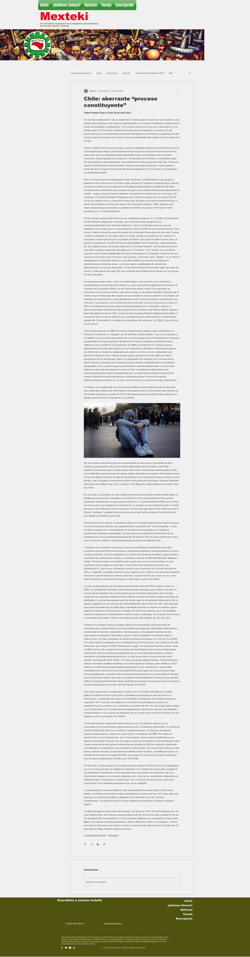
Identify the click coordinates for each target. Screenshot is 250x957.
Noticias (186, 909)
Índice (99, 73)
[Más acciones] (178, 91)
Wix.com (142, 948)
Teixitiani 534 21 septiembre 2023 (149, 73)
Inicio (188, 900)
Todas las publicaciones (81, 73)
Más (171, 73)
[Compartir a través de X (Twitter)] (91, 844)
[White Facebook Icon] (61, 947)
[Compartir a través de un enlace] (104, 844)
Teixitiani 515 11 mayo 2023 (95, 835)
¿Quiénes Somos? (180, 905)
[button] (190, 73)
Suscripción (184, 918)
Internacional (112, 73)
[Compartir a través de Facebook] (85, 844)
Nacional (126, 73)
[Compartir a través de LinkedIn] (98, 844)
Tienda (187, 914)
